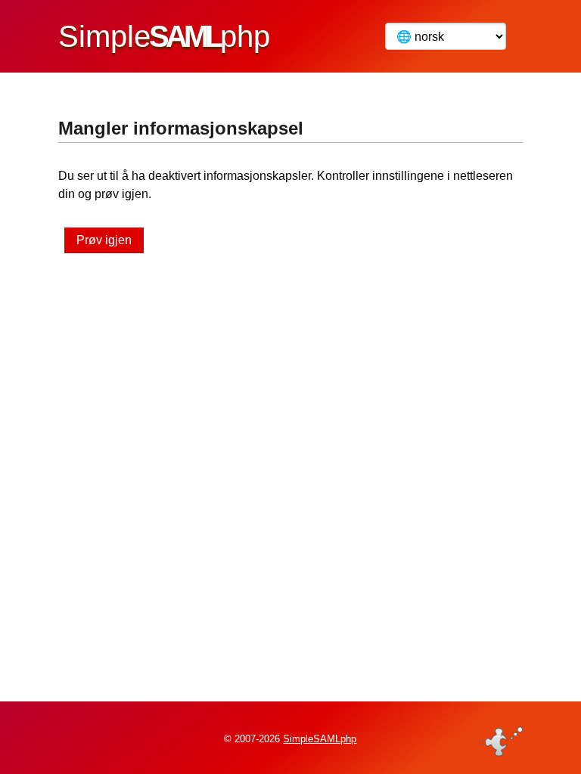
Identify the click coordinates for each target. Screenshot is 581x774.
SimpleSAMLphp (319, 739)
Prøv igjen (104, 240)
